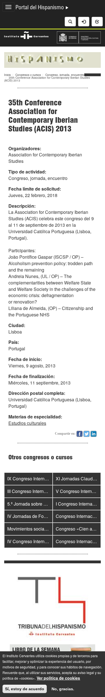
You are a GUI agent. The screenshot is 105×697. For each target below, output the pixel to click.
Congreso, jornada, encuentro (64, 75)
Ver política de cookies (58, 678)
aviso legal (86, 672)
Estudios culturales (27, 423)
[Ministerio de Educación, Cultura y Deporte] (79, 37)
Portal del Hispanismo (40, 8)
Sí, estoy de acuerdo (24, 689)
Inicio (7, 75)
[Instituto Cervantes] (26, 34)
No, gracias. (63, 689)
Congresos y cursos (28, 75)
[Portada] (52, 59)
